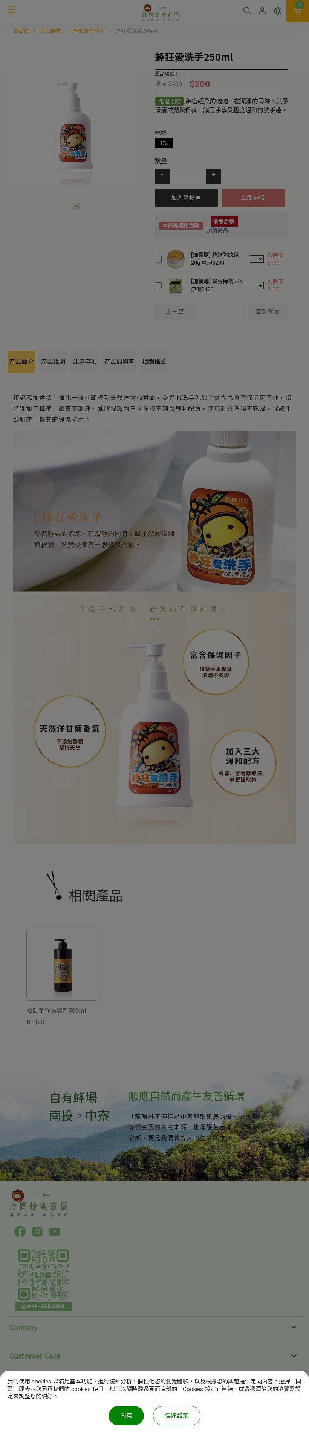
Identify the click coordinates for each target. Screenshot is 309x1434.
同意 (126, 1415)
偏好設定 (177, 1415)
